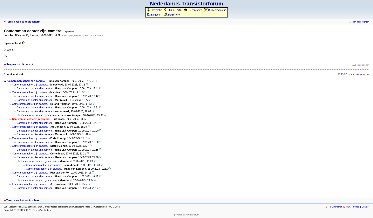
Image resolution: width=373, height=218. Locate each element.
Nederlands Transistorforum (186, 4)
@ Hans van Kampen (92, 35)
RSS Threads (352, 207)
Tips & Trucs (174, 9)
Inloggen (155, 14)
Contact (365, 207)
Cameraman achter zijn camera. (26, 80)
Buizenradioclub (216, 10)
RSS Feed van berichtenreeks (355, 74)
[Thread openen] (96, 80)
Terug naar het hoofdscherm (23, 21)
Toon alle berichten (360, 22)
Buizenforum (194, 10)
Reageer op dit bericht (19, 64)
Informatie (156, 10)
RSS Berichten (335, 207)
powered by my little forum (186, 215)
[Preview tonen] (93, 80)
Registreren (174, 14)
